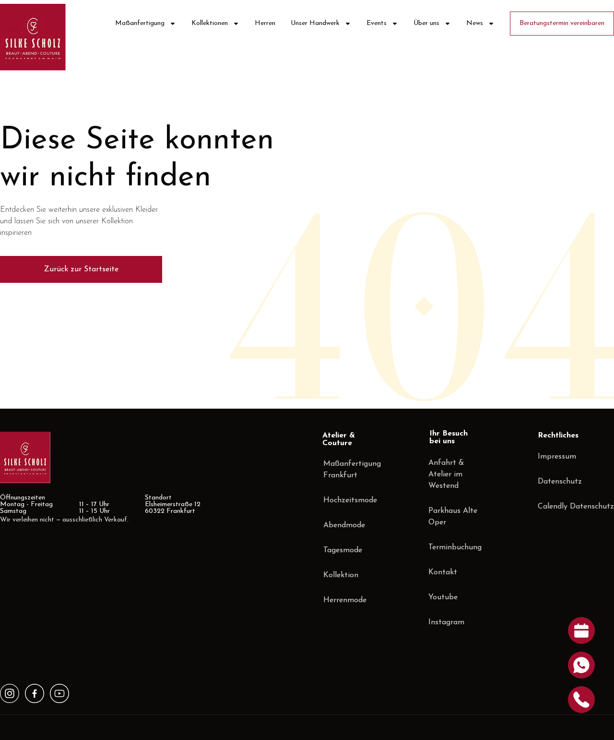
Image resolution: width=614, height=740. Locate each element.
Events (376, 23)
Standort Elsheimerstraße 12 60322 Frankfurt (173, 504)
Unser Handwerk (315, 23)
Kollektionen (209, 23)
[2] (59, 693)
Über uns (426, 23)
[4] (34, 693)
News (474, 23)
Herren (265, 23)
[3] (9, 693)
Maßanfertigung (140, 23)
